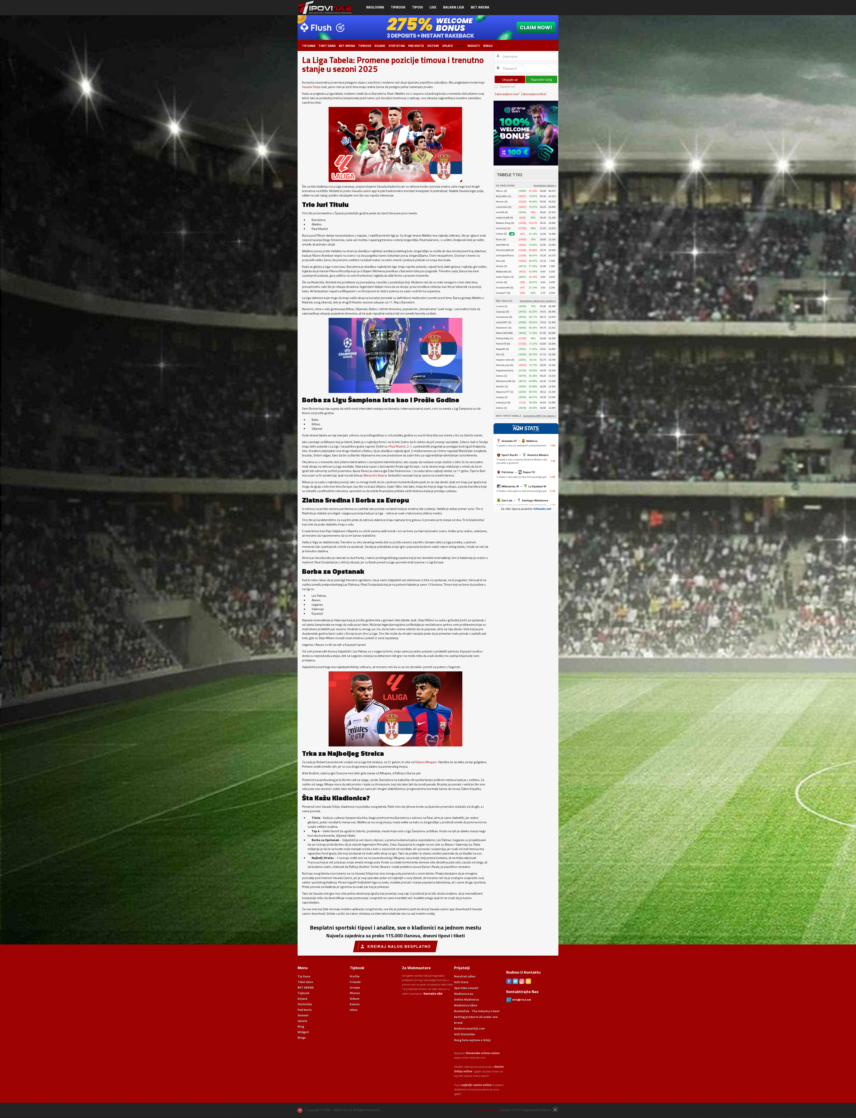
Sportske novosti (466, 987)
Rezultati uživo (464, 976)
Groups (355, 987)
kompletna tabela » (545, 185)
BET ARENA (347, 45)
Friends (355, 981)
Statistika (397, 45)
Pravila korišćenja (488, 1110)
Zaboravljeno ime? (507, 94)
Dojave (379, 45)
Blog (460, 45)
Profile (355, 976)
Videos (354, 998)
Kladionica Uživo (465, 1005)
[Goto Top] (555, 1109)
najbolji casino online (476, 1084)
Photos (355, 993)
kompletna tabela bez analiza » (538, 301)
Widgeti (473, 45)
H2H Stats (461, 982)
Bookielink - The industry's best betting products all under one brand (477, 1017)
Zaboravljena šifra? (534, 94)
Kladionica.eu (463, 993)
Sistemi (433, 45)
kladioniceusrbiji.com (469, 1028)
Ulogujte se (510, 79)
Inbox (354, 1009)
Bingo (488, 45)
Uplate (447, 45)
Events (355, 1004)
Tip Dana (308, 45)
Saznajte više (432, 993)
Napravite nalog (541, 79)
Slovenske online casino (483, 1053)
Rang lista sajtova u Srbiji (472, 1040)
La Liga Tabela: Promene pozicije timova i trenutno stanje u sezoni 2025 (393, 64)
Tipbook (364, 45)
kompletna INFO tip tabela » (539, 416)
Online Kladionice (466, 999)
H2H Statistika (464, 1034)
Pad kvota (416, 45)
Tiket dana (327, 45)
